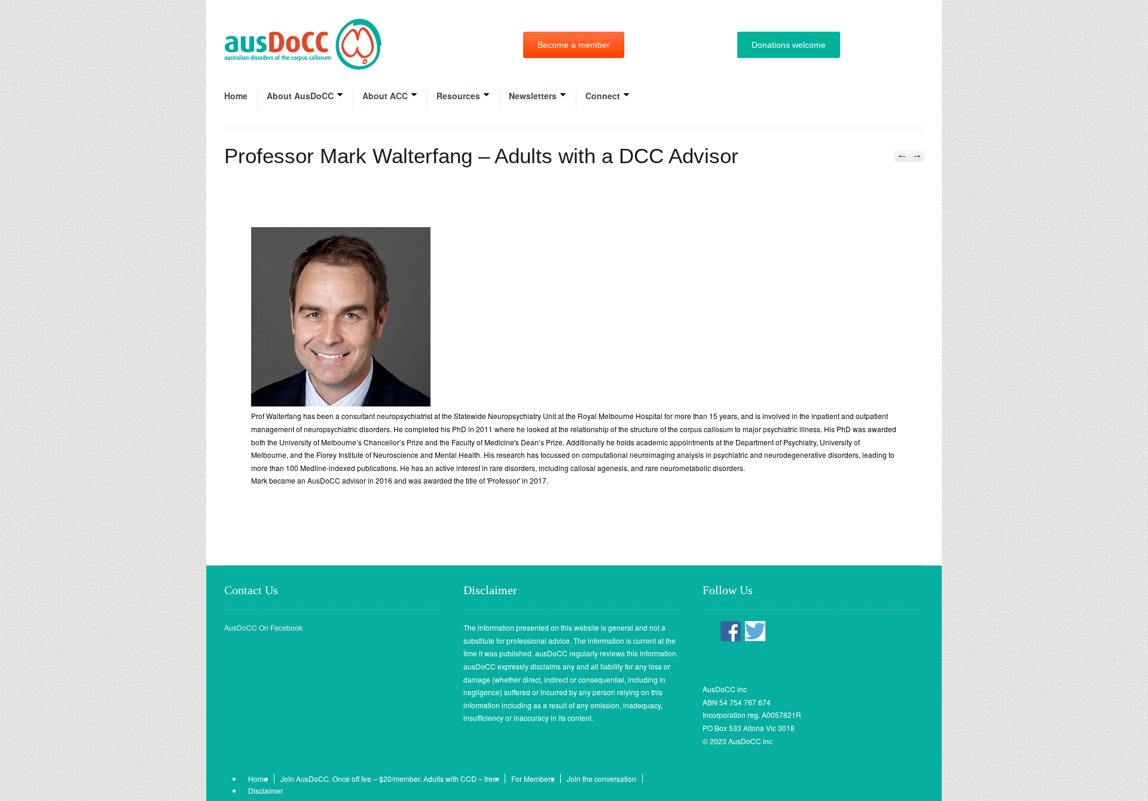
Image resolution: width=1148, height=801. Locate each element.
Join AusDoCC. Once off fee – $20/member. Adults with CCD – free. (389, 779)
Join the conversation (601, 779)
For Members (532, 779)
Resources (458, 96)
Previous (901, 156)
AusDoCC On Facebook (263, 627)
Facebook (730, 631)
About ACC (385, 96)
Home (236, 96)
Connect (602, 96)
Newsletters (533, 96)
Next (916, 156)
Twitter (755, 631)
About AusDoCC (300, 96)
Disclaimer (265, 790)
